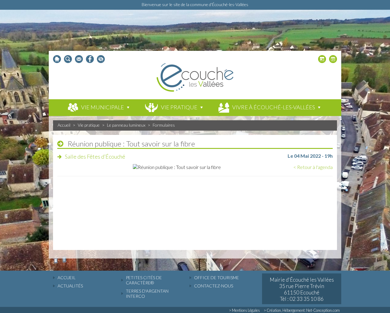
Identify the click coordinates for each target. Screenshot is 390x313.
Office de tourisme (216, 277)
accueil (67, 277)
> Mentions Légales (244, 310)
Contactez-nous (213, 285)
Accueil (64, 125)
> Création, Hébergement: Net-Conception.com (302, 310)
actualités (70, 285)
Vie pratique (89, 125)
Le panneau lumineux (126, 125)
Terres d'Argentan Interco (147, 293)
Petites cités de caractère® (144, 280)
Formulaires (164, 125)
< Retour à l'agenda (313, 167)
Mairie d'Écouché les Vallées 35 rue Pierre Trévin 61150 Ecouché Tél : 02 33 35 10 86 (302, 289)
